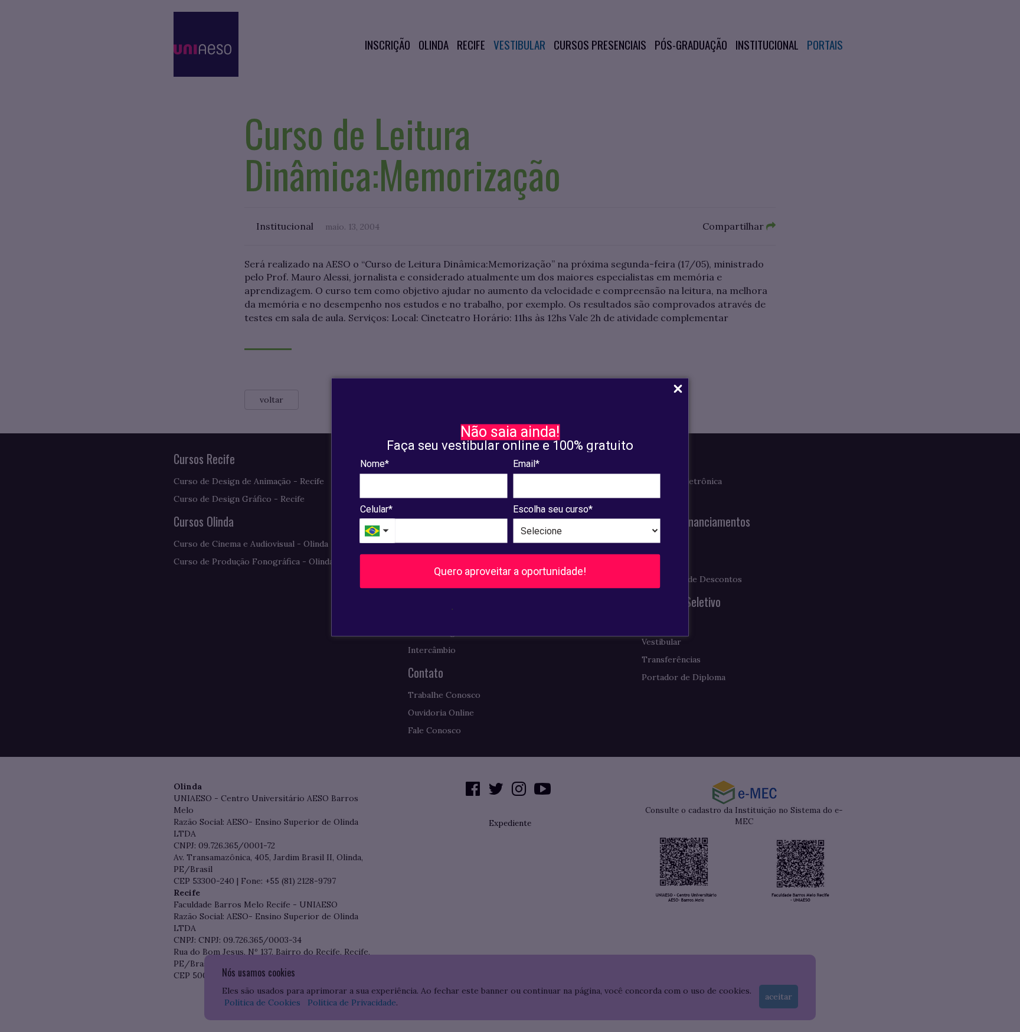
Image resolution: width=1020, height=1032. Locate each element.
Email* (526, 463)
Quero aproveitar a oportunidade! (510, 571)
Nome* (374, 463)
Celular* (376, 508)
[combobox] (377, 531)
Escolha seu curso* (553, 508)
